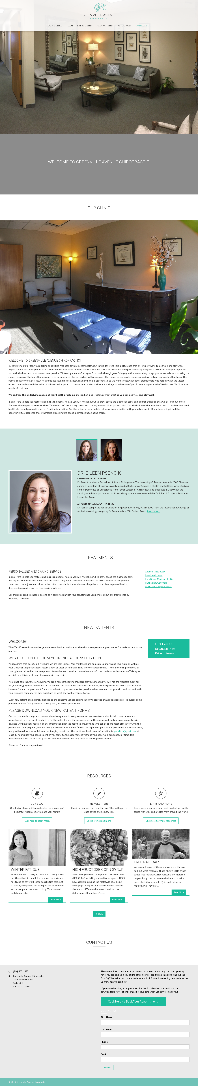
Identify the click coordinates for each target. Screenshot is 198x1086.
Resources (125, 25)
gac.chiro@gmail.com (125, 731)
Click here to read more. (99, 820)
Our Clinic (55, 25)
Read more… (153, 511)
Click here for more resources (161, 820)
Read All (99, 913)
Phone (104, 1041)
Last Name (106, 1029)
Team (69, 25)
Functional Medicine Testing (159, 578)
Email (104, 1054)
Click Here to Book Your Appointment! (133, 1001)
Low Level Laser (153, 575)
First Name (106, 1017)
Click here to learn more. (37, 820)
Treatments (85, 25)
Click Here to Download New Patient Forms (165, 648)
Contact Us (143, 25)
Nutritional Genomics (156, 582)
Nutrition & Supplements (158, 586)
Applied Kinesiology (155, 571)
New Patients (105, 25)
